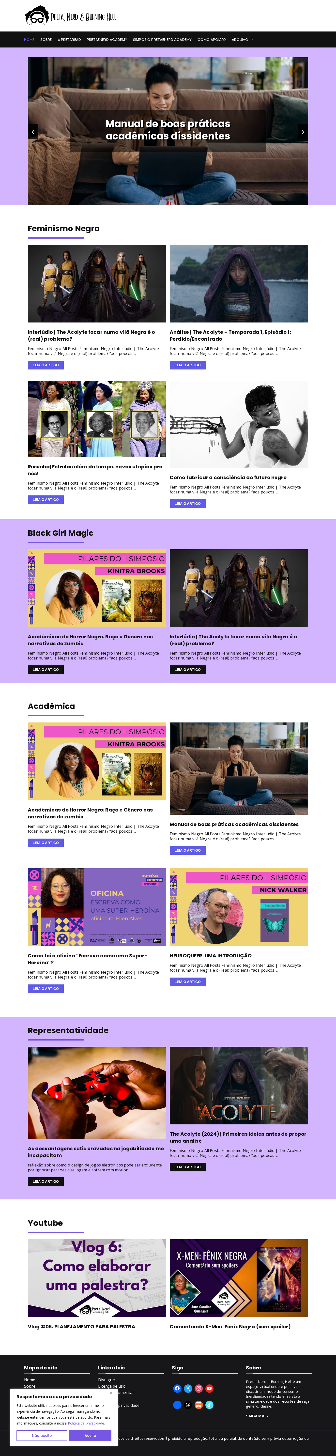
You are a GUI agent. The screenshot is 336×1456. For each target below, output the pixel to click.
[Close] (113, 1393)
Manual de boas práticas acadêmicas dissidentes (234, 824)
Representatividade (68, 1030)
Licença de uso (111, 1386)
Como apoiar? (212, 39)
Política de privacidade (86, 1423)
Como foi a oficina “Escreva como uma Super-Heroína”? (87, 959)
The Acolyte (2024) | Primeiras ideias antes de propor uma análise (238, 1137)
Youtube (45, 1222)
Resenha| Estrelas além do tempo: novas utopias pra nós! (95, 470)
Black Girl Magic (61, 532)
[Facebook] (177, 1388)
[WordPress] (198, 1405)
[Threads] (188, 1405)
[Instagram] (198, 1388)
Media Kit (107, 1399)
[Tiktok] (209, 1405)
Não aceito (42, 1435)
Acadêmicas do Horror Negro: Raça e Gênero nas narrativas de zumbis (90, 640)
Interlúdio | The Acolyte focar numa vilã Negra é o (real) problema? (168, 130)
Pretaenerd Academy (107, 39)
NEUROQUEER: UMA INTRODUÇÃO (211, 955)
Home (29, 39)
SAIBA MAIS (257, 1416)
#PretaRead (69, 39)
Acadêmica (51, 706)
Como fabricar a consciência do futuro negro (228, 477)
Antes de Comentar (116, 1392)
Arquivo (240, 39)
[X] (188, 1388)
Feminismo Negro (64, 228)
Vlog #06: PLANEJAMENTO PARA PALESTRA (81, 1326)
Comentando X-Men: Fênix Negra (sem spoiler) (230, 1326)
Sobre (46, 39)
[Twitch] (177, 1405)
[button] (250, 39)
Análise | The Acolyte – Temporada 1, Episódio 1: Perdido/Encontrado (230, 335)
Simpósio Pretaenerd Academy (162, 39)
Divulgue (106, 1380)
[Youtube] (209, 1388)
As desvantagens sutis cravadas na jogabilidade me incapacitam (96, 1152)
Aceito (90, 1435)
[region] (64, 1417)
